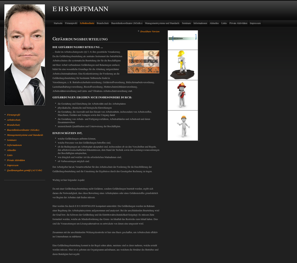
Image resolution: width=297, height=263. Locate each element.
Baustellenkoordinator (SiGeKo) (23, 130)
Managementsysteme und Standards (25, 135)
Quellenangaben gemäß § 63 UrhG (24, 170)
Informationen (14, 145)
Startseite (58, 23)
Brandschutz (13, 125)
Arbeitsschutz (14, 120)
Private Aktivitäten (16, 160)
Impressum (12, 165)
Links (10, 155)
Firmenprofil (13, 114)
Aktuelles (11, 150)
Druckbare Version (150, 31)
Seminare (12, 140)
